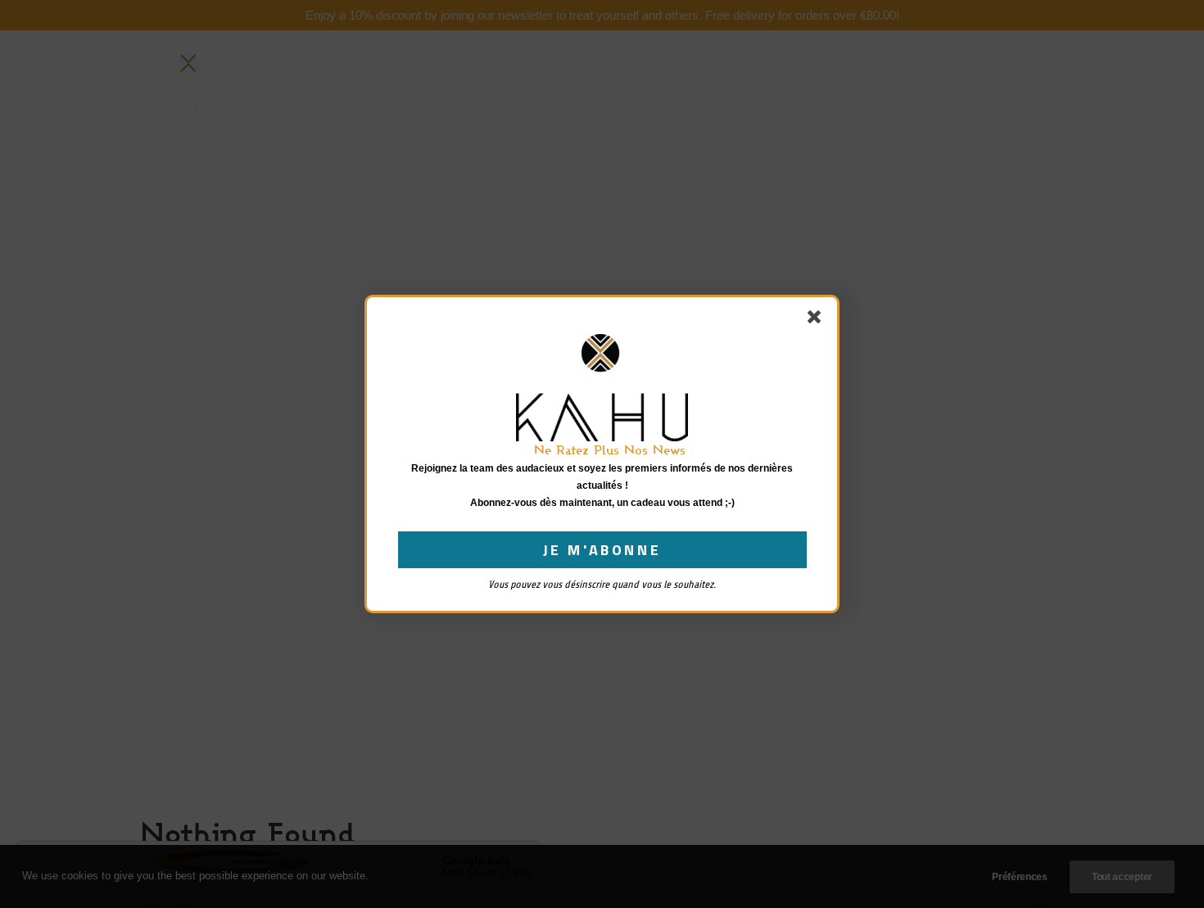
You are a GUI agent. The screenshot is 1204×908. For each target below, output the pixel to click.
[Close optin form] (817, 320)
